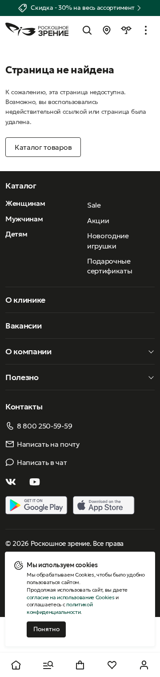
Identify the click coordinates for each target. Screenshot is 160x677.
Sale (94, 204)
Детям (16, 233)
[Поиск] (87, 30)
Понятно (46, 629)
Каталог (20, 185)
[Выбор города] (107, 30)
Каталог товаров (43, 147)
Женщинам (25, 203)
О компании (28, 351)
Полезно (22, 377)
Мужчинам (24, 218)
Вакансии (23, 325)
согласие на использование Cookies (70, 597)
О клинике (25, 300)
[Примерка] (126, 30)
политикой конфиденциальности (59, 608)
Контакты (23, 406)
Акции (98, 220)
